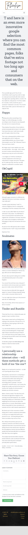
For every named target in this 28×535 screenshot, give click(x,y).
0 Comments (8, 447)
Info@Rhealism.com (16, 512)
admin (4, 446)
